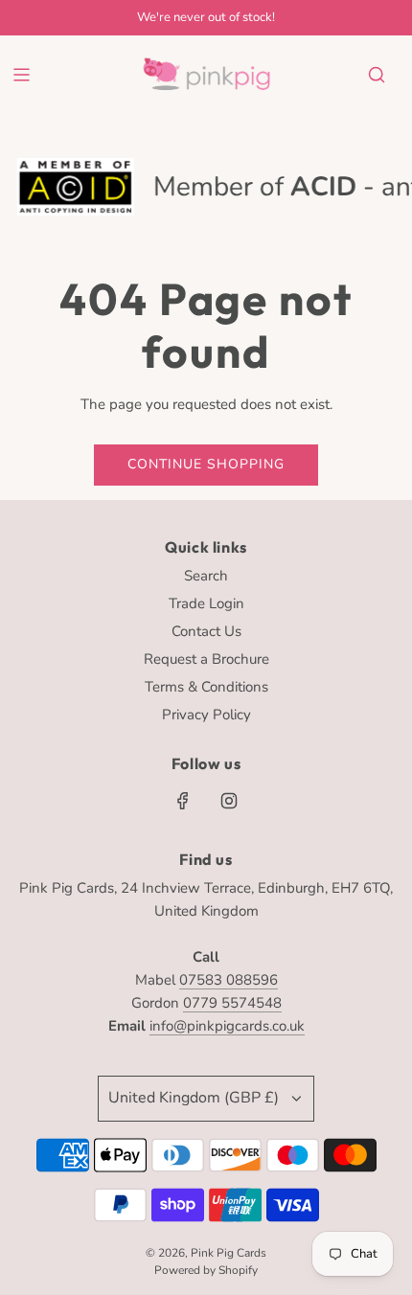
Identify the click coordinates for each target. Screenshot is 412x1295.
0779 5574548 (232, 1002)
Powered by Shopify (206, 1270)
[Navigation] (21, 75)
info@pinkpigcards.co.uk (227, 1025)
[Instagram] (229, 801)
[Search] (376, 75)
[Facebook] (183, 801)
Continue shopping (206, 464)
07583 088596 (228, 979)
